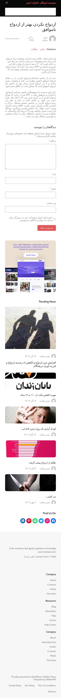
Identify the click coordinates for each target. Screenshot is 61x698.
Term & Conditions (47, 685)
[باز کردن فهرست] (7, 2)
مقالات (34, 49)
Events (52, 620)
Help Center (50, 624)
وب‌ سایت (51, 203)
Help (53, 615)
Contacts (51, 584)
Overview (51, 593)
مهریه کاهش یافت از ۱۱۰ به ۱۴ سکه (38, 395)
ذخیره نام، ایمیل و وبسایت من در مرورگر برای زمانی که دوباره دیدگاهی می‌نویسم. (30, 219)
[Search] (8, 11)
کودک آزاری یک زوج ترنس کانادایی (39, 428)
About (53, 580)
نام (54, 174)
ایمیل (53, 188)
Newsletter (51, 611)
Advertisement (49, 642)
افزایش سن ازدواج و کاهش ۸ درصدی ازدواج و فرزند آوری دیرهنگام (31, 364)
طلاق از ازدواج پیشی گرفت (42, 462)
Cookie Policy (15, 685)
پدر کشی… (51, 496)
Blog (53, 606)
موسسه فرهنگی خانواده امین (41, 2)
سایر (42, 49)
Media (53, 589)
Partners (52, 691)
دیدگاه (52, 141)
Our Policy (30, 685)
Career (53, 646)
